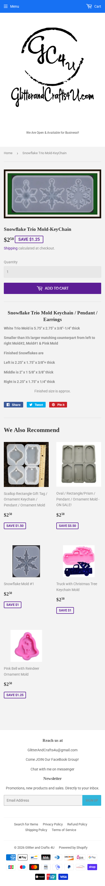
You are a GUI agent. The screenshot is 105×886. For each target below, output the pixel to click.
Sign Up (92, 800)
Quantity (11, 262)
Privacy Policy (53, 824)
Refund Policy (77, 824)
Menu (14, 6)
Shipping (11, 248)
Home (8, 153)
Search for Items (26, 824)
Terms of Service (64, 830)
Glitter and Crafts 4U (39, 847)
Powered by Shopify (73, 847)
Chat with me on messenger (52, 769)
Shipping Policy (36, 830)
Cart (97, 6)
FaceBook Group (64, 759)
